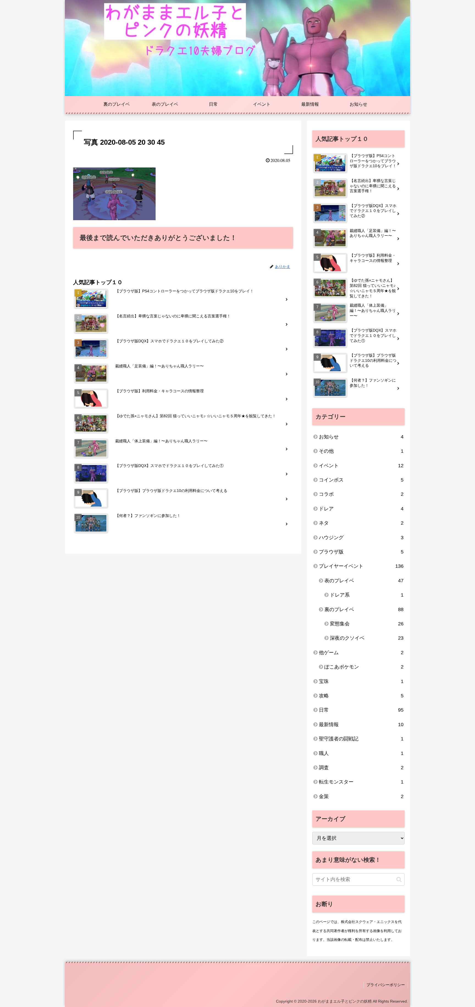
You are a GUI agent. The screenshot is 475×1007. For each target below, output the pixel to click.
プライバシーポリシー (385, 985)
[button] (399, 879)
